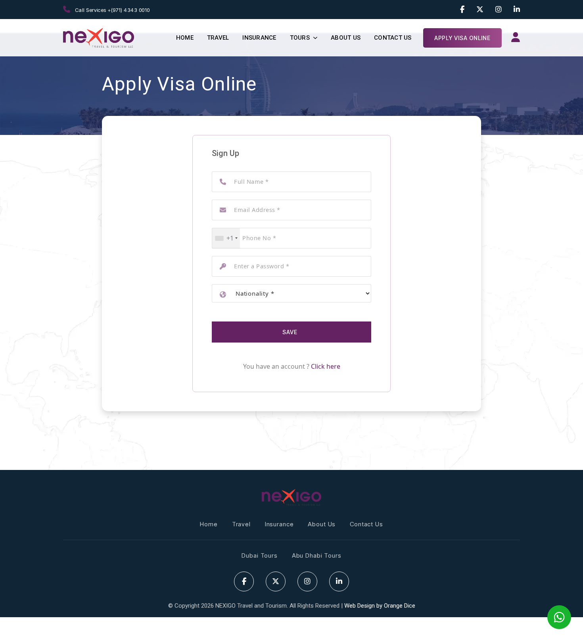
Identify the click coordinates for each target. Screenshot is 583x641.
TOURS (300, 37)
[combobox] (226, 238)
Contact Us (393, 37)
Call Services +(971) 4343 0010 (111, 10)
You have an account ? (291, 366)
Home (185, 37)
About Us (346, 37)
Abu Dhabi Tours (316, 555)
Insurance (259, 37)
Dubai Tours (259, 555)
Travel (218, 37)
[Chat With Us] (559, 617)
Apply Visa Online (462, 38)
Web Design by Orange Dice (379, 605)
